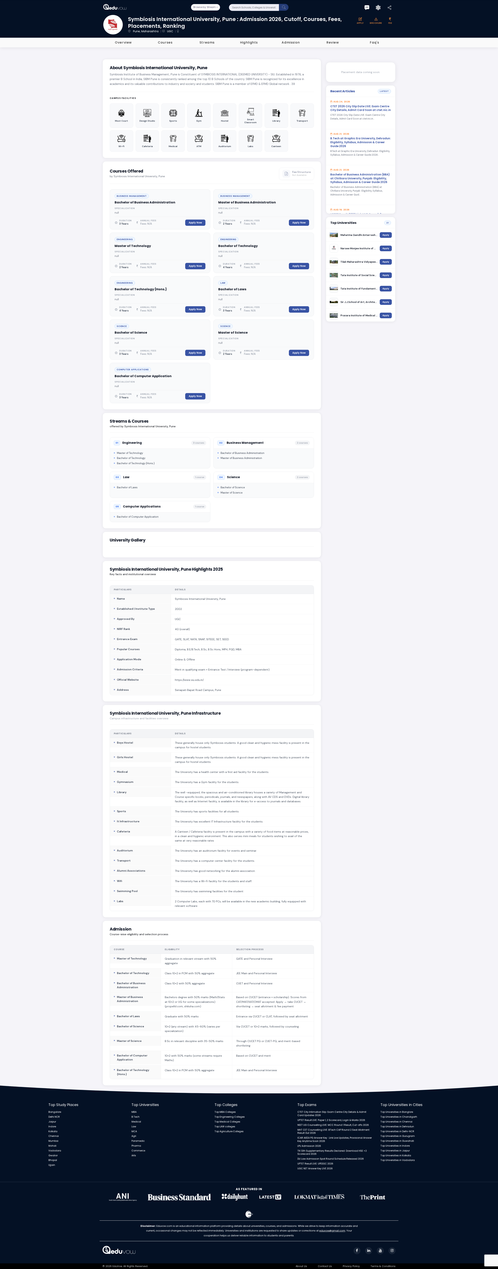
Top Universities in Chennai (396, 1121)
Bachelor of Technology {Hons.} (141, 289)
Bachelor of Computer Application (143, 376)
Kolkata (52, 1131)
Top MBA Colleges (225, 1112)
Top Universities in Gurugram (398, 1136)
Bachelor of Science (131, 332)
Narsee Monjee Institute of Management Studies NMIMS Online (359, 248)
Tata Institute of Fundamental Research (359, 288)
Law (134, 1126)
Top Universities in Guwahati (397, 1141)
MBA (134, 1112)
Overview (123, 42)
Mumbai (53, 1141)
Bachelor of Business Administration (145, 202)
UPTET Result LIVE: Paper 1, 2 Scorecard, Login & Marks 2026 (331, 1120)
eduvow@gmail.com (332, 1230)
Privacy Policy (351, 1266)
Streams (207, 42)
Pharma (136, 1145)
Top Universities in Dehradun (397, 1126)
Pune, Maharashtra (146, 31)
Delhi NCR (54, 1116)
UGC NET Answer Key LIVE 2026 (315, 1168)
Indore (52, 1126)
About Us (301, 1266)
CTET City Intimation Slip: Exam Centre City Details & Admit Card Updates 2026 (331, 1113)
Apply (385, 235)
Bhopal (52, 1160)
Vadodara (54, 1150)
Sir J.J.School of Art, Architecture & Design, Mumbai (359, 302)
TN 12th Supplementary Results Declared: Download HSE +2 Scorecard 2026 (332, 1152)
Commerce (138, 1150)
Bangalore (54, 1112)
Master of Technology (133, 246)
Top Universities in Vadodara (398, 1160)
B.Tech (135, 1116)
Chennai (53, 1136)
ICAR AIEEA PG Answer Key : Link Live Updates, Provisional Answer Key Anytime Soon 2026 (334, 1139)
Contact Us (325, 1266)
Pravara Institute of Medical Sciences (359, 315)
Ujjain (51, 1165)
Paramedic (138, 1141)
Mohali (52, 1145)
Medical (136, 1121)
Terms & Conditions (383, 1266)
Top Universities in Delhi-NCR (397, 1131)
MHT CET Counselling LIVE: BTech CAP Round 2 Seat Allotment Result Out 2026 (333, 1131)
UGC (169, 31)
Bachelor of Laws (232, 289)
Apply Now (195, 222)
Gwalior (53, 1155)
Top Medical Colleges (227, 1121)
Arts (134, 1155)
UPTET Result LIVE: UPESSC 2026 (315, 1163)
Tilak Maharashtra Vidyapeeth (359, 261)
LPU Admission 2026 (309, 1146)
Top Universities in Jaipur (395, 1150)
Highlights (249, 42)
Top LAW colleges (225, 1126)
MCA (134, 1131)
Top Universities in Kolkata (396, 1155)
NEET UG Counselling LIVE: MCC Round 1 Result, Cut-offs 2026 (333, 1125)
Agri (134, 1136)
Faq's (374, 42)
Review (332, 42)
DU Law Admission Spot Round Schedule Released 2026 (330, 1158)
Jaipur (52, 1121)
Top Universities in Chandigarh (399, 1116)
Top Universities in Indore (395, 1145)
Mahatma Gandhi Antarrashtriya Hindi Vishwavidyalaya (359, 235)
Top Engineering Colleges (230, 1116)
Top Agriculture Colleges (229, 1131)
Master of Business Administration (247, 202)
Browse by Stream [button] (204, 7)
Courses (165, 42)
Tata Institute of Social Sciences (359, 275)
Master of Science (233, 332)
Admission (291, 42)
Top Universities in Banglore (397, 1112)
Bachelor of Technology (238, 246)
